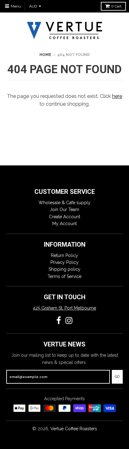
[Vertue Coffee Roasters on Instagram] (69, 320)
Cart (116, 6)
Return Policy (64, 255)
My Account (64, 223)
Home (45, 55)
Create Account (64, 216)
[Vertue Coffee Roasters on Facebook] (58, 320)
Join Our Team (64, 209)
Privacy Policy (64, 262)
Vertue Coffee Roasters (73, 428)
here (117, 96)
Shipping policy (64, 269)
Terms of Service (64, 276)
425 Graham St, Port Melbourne (64, 307)
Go (117, 377)
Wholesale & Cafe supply (64, 202)
